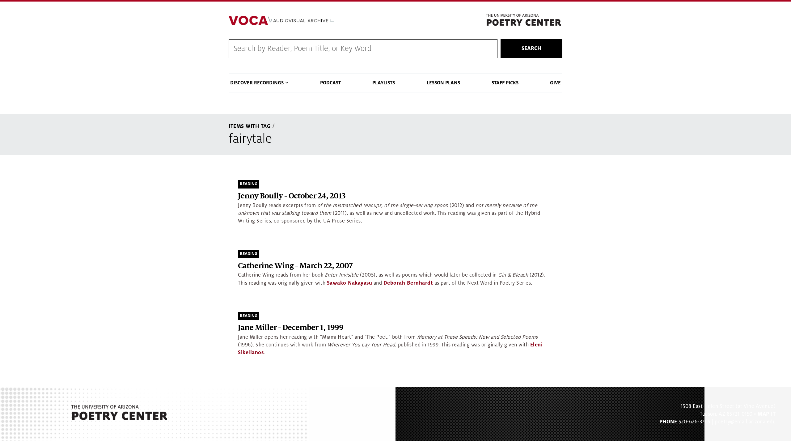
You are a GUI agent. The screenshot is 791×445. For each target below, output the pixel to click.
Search (531, 48)
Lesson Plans (443, 82)
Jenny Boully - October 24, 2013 (291, 196)
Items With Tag (250, 126)
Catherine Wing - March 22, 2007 (295, 266)
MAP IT (767, 414)
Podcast (330, 82)
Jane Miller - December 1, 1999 (290, 328)
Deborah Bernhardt (408, 283)
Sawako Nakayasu (349, 283)
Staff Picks (505, 82)
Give (555, 82)
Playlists (383, 82)
